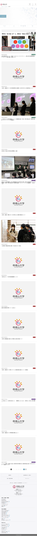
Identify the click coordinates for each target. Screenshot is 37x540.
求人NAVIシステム (4, 528)
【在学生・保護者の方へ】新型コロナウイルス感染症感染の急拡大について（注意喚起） (14, 369)
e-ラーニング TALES (4, 524)
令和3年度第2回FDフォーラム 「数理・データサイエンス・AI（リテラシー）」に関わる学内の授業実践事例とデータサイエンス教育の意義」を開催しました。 (18, 57)
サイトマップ (27, 478)
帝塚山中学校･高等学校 (5, 515)
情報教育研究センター (4, 525)
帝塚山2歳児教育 (4, 511)
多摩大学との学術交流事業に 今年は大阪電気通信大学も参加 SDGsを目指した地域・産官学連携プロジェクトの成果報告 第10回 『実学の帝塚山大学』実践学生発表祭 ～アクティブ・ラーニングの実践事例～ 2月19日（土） (18, 182)
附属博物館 (3, 502)
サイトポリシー (25, 482)
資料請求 (10, 475)
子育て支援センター (4, 505)
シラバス (2, 530)
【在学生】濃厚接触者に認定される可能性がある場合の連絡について (11, 338)
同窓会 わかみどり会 (4, 516)
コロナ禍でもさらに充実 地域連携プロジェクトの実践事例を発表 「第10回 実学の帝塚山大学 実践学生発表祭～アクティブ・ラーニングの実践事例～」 (18, 119)
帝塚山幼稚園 (3, 512)
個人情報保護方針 (20, 482)
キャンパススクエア (4, 526)
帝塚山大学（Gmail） (4, 531)
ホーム (2, 6)
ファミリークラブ (4, 517)
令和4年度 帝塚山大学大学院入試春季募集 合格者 (9, 150)
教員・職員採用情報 (10, 478)
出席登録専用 (3, 527)
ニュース (6, 6)
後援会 (2, 518)
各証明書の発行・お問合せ (27, 475)
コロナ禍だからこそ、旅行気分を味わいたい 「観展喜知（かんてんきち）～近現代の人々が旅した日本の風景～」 (18, 401)
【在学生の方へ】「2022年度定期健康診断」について (9, 276)
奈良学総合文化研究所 (4, 501)
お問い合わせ (11, 482)
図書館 (2, 506)
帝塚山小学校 (3, 514)
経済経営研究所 (3, 500)
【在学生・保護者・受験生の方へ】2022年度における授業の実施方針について (13, 214)
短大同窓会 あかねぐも (5, 520)
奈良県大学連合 (3, 532)
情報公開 (15, 482)
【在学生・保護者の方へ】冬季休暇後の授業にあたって (9, 432)
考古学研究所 (3, 499)
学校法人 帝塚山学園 (4, 510)
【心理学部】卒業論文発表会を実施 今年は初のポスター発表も (11, 245)
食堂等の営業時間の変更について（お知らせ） (8, 307)
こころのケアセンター (4, 504)
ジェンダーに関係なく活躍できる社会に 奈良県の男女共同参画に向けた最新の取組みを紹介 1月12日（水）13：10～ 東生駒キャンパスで (18, 464)
